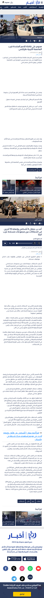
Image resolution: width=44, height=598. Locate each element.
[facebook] (5, 568)
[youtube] (38, 568)
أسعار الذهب (32, 7)
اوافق (22, 594)
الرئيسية (41, 7)
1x (10, 243)
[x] (13, 568)
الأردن (25, 7)
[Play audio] (5, 243)
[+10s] (39, 243)
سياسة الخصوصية (12, 587)
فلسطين (13, 7)
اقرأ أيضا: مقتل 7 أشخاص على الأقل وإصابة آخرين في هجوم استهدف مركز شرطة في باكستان (22, 436)
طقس (6, 7)
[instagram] (22, 568)
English (7, 2)
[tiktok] (22, 578)
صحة (19, 7)
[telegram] (14, 578)
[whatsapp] (30, 568)
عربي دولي (38, 54)
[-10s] (34, 243)
